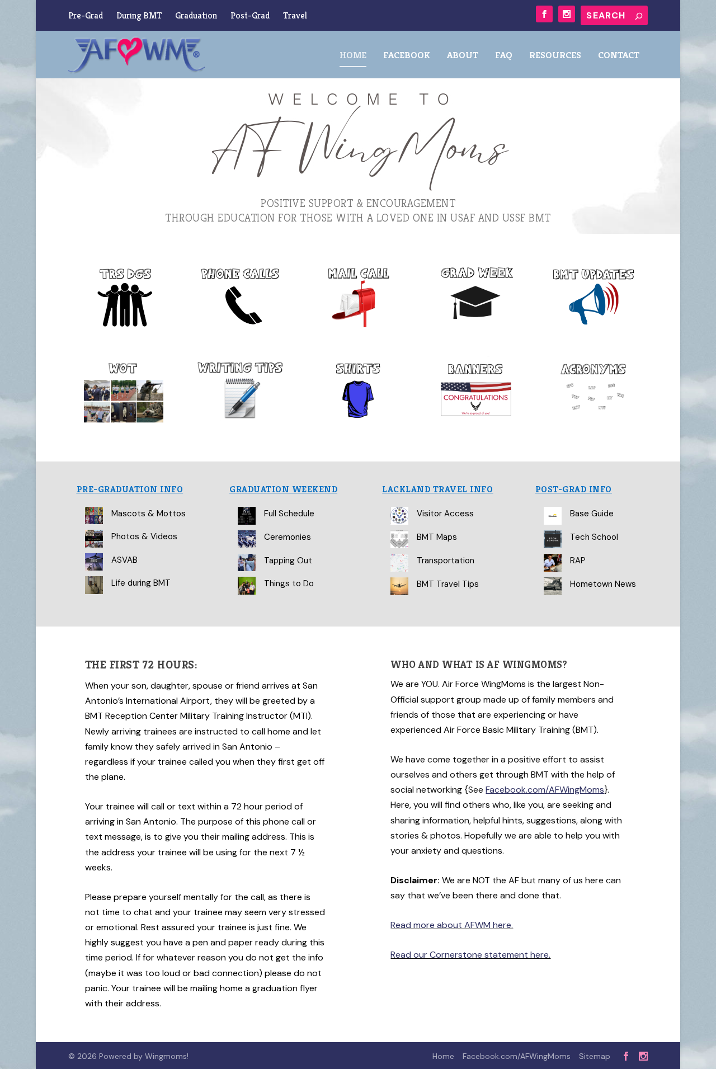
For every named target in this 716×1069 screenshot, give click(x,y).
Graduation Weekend (283, 489)
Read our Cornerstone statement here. (470, 954)
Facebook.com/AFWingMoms (517, 1056)
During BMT (139, 15)
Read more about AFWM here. (451, 925)
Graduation (196, 15)
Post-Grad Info (573, 489)
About (462, 55)
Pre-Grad (85, 15)
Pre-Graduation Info (130, 489)
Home (353, 55)
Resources (555, 55)
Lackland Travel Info (437, 489)
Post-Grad (250, 15)
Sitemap (594, 1056)
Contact (618, 55)
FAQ (503, 55)
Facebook (406, 55)
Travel (295, 15)
